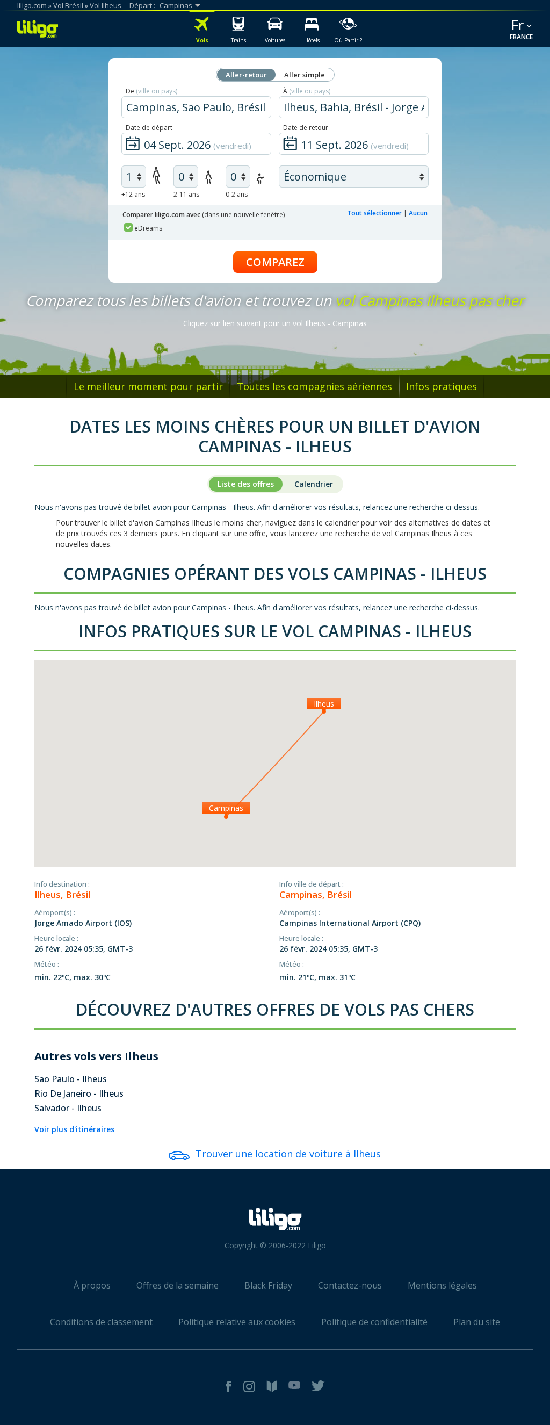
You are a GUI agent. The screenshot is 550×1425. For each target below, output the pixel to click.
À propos (92, 1285)
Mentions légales (442, 1285)
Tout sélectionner (374, 213)
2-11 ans (186, 194)
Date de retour (305, 127)
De (151, 91)
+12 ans (133, 194)
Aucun (418, 213)
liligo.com (32, 5)
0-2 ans (237, 194)
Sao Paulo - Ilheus (70, 1079)
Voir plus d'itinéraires (74, 1129)
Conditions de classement (101, 1322)
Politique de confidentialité (374, 1322)
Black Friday (268, 1285)
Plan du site (476, 1322)
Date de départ (149, 127)
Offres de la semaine (177, 1285)
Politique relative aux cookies (236, 1322)
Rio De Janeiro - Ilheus (79, 1093)
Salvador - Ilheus (68, 1108)
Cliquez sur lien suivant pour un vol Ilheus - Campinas (275, 323)
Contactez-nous (350, 1285)
